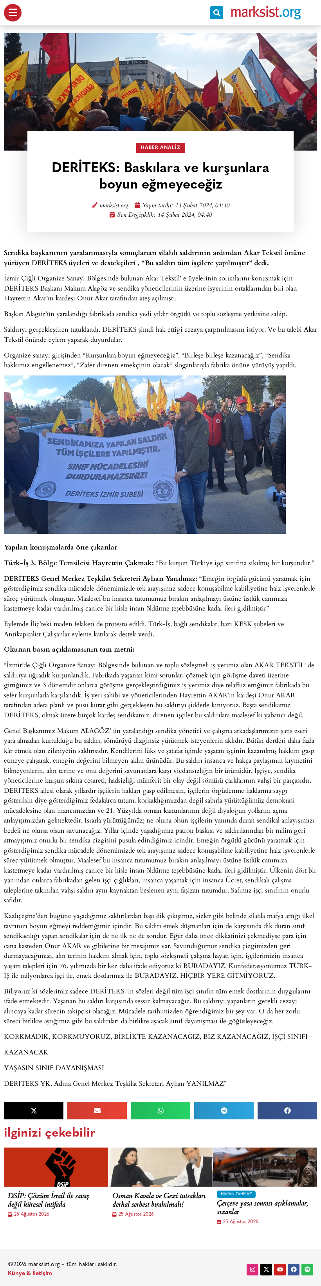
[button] (216, 12)
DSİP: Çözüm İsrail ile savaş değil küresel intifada (48, 1201)
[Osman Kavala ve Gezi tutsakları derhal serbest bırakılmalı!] (167, 1167)
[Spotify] (307, 1269)
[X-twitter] (266, 1269)
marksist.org (113, 206)
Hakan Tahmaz (236, 1194)
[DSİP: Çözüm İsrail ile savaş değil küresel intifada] (62, 1167)
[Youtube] (280, 1269)
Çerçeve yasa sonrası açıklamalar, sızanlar (262, 1208)
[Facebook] (293, 1269)
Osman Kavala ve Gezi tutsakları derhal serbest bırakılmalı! (159, 1201)
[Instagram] (252, 1269)
